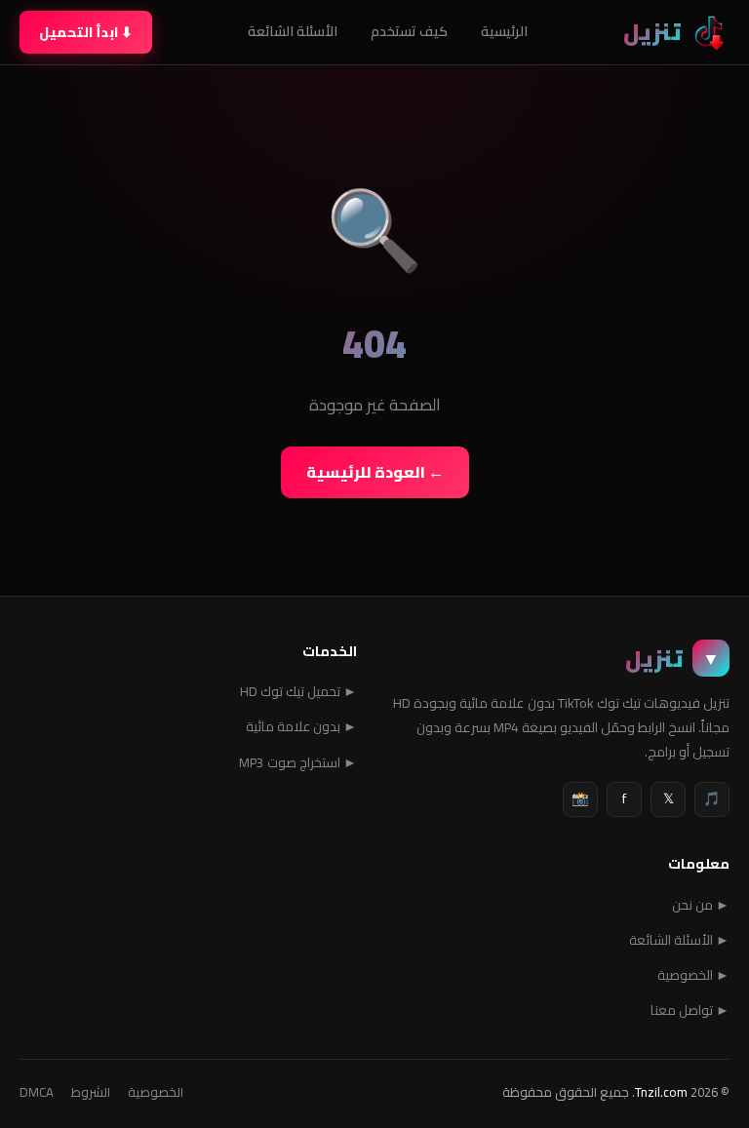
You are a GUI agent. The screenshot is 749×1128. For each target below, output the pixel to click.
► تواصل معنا (689, 1010)
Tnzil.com (661, 1092)
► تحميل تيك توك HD (298, 691)
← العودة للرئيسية (375, 471)
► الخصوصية (693, 975)
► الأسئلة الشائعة (679, 940)
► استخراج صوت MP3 (298, 762)
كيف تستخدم (409, 31)
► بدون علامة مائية (301, 726)
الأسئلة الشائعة (292, 31)
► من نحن (700, 904)
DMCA (37, 1092)
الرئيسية (504, 31)
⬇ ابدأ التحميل (86, 32)
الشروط (90, 1092)
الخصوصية (155, 1092)
